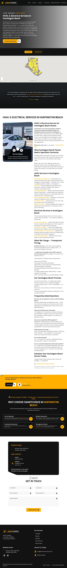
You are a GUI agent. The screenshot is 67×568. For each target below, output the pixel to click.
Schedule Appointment (10, 41)
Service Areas (47, 2)
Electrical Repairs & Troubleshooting (43, 230)
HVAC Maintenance (39, 200)
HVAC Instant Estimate (55, 2)
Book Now (9, 384)
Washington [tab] (38, 51)
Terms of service (46, 565)
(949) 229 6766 (26, 385)
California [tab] (28, 51)
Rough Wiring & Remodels (41, 235)
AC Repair (36, 185)
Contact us (32, 99)
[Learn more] (17, 149)
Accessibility (61, 565)
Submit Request (32, 510)
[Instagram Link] (7, 555)
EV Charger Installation (40, 227)
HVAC (29, 2)
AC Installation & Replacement (42, 178)
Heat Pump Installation (40, 190)
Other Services (39, 541)
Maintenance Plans (39, 204)
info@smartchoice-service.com (44, 551)
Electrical (34, 2)
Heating (37, 536)
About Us (40, 2)
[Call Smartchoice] (14, 150)
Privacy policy (55, 565)
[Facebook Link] (4, 555)
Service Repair (18, 154)
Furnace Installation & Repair (41, 197)
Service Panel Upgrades (40, 222)
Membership (63, 2)
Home (5, 13)
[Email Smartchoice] (21, 150)
